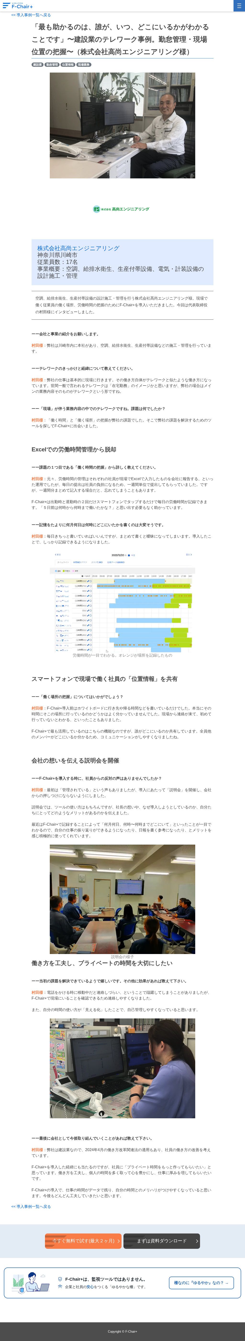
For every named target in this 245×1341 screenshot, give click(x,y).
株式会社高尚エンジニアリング (78, 248)
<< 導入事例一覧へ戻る (31, 15)
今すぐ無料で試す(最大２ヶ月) (83, 1240)
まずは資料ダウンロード (162, 1240)
